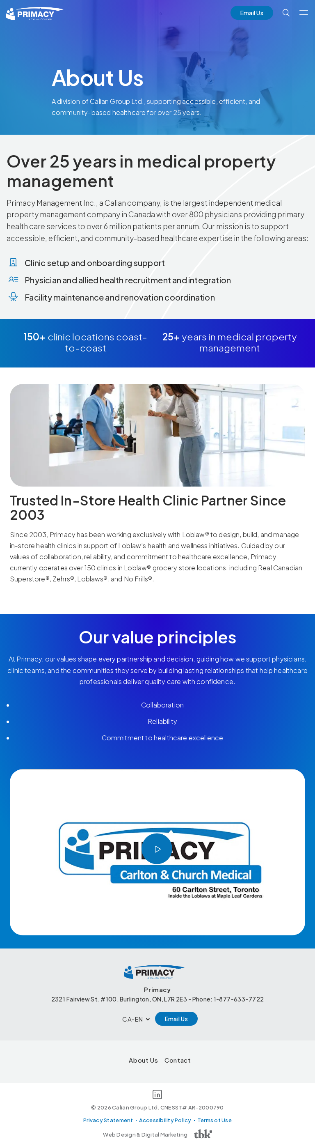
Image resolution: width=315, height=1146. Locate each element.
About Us (143, 1060)
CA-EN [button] (132, 1019)
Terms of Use (214, 1120)
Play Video (157, 849)
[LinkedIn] (157, 1096)
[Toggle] (303, 12)
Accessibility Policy (165, 1120)
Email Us (251, 12)
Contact (177, 1060)
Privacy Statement (108, 1120)
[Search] (286, 12)
